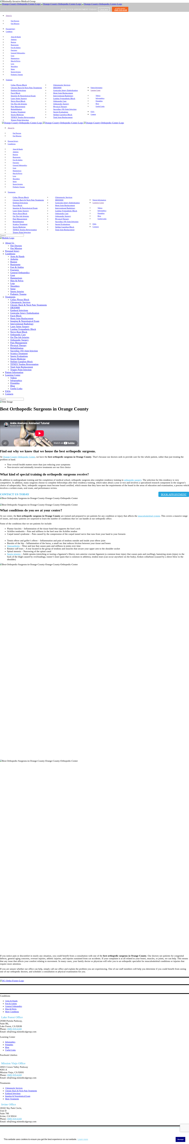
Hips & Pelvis (10, 1009)
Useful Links (10, 1050)
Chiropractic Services (13, 1088)
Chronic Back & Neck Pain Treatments (21, 1091)
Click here (104, 9)
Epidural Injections (12, 1093)
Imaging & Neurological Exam (17, 1096)
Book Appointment (173, 494)
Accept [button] (180, 1139)
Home (3, 416)
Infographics (10, 1042)
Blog (7, 1047)
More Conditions (12, 1012)
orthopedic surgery (132, 480)
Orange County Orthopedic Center (19, 457)
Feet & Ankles (11, 1004)
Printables (9, 1045)
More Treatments (12, 1099)
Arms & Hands (11, 1001)
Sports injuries (14, 554)
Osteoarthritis (13, 546)
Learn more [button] (83, 1139)
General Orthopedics (13, 1006)
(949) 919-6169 (120, 10)
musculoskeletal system (149, 516)
